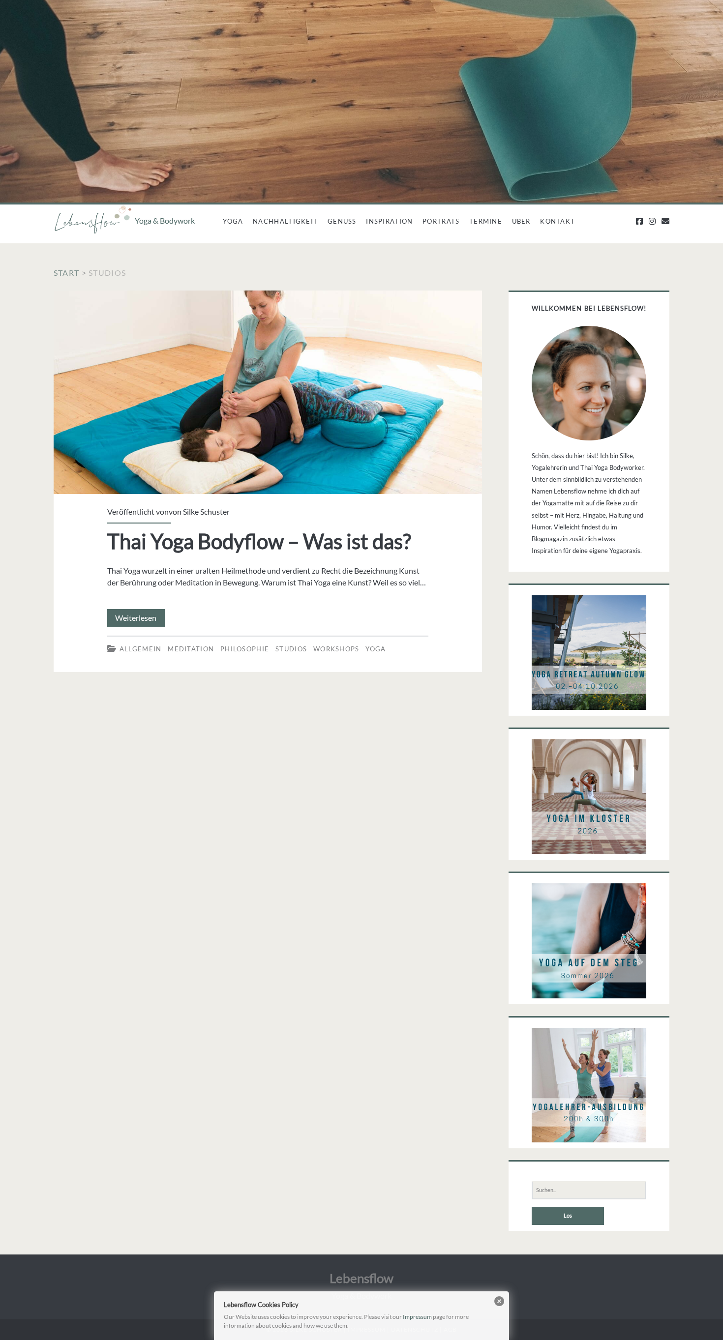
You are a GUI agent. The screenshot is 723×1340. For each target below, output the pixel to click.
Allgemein (141, 649)
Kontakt (557, 221)
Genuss (342, 221)
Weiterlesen (140, 619)
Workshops (336, 649)
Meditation (191, 649)
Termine (485, 221)
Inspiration (389, 221)
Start (66, 272)
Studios (291, 649)
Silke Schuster (206, 511)
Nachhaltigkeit (285, 221)
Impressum (417, 1316)
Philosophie (244, 649)
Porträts (440, 221)
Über (521, 221)
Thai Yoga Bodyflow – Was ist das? (268, 393)
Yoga (233, 221)
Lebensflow (361, 1278)
